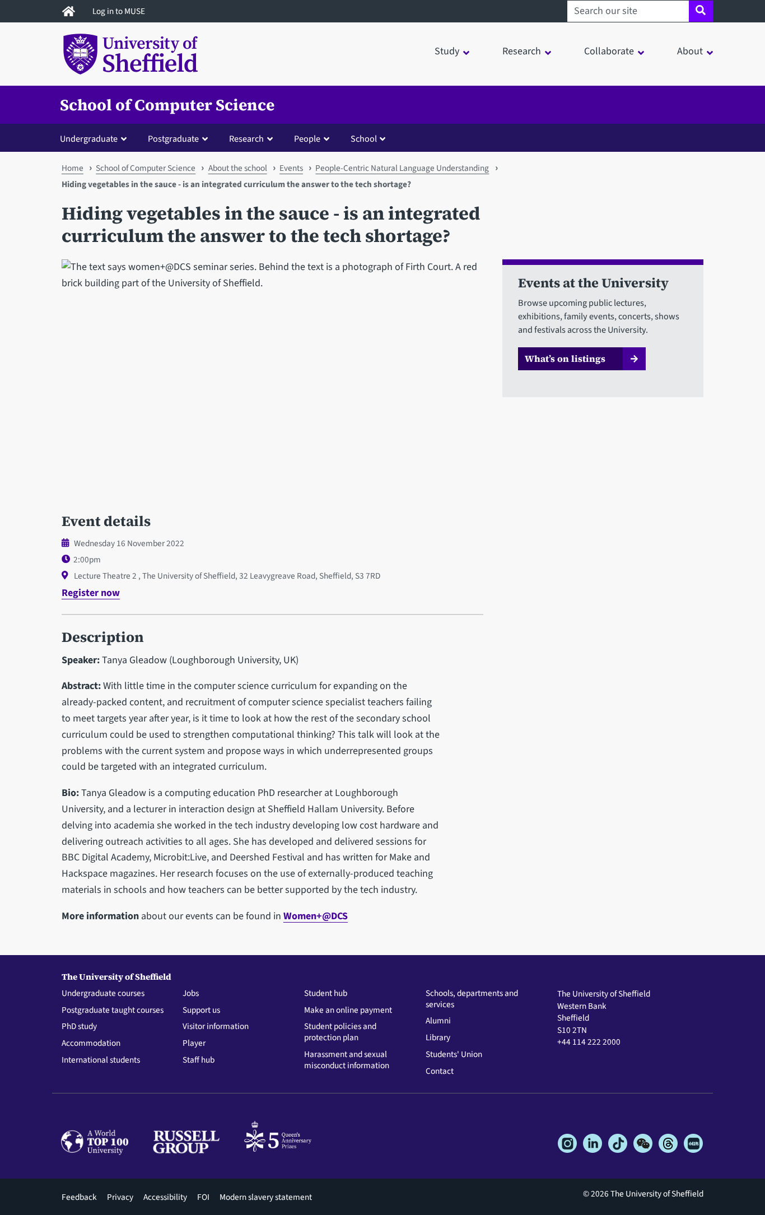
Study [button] (447, 51)
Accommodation (91, 1043)
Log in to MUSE (119, 11)
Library (438, 1038)
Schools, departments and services (472, 999)
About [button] (690, 51)
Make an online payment (348, 1010)
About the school (237, 168)
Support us (201, 1010)
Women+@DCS (315, 916)
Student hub (325, 993)
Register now (91, 593)
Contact (440, 1071)
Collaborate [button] (609, 51)
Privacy (120, 1197)
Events (291, 168)
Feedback (79, 1197)
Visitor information (216, 1026)
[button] (96, 138)
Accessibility (165, 1197)
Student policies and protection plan (340, 1032)
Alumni (438, 1021)
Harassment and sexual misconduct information (346, 1060)
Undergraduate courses (103, 993)
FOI (203, 1197)
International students (101, 1060)
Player (194, 1043)
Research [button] (521, 51)
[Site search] (701, 11)
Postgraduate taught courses (113, 1010)
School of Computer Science (167, 104)
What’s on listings (565, 358)
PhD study (79, 1026)
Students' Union (454, 1054)
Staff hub (198, 1060)
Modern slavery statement (266, 1197)
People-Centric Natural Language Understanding (402, 168)
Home (72, 168)
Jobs (191, 993)
